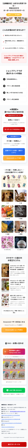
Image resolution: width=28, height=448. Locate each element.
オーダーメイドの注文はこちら (14, 129)
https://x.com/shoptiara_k (7, 427)
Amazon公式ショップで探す (14, 158)
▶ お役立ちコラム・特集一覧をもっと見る (14, 311)
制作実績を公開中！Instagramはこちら (15, 351)
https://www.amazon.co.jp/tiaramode (10, 419)
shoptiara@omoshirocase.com (17, 411)
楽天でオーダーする (14, 444)
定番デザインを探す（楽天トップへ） (14, 151)
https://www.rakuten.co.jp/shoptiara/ (10, 415)
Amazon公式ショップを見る (14, 330)
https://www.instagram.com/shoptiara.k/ (11, 423)
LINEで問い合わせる (15, 390)
